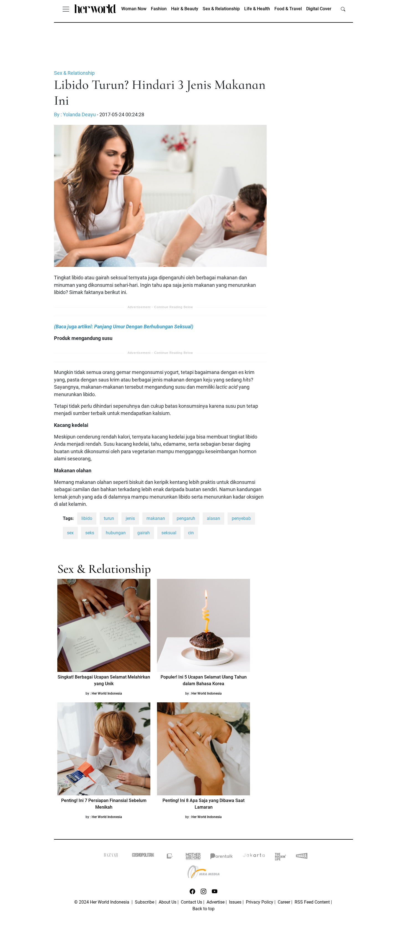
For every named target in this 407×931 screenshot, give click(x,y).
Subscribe (144, 902)
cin (191, 532)
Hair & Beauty (184, 8)
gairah (143, 532)
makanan (155, 518)
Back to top (203, 908)
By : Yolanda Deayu (75, 114)
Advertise (216, 902)
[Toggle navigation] (65, 9)
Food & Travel (288, 8)
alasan (213, 518)
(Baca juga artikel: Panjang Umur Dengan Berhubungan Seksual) (123, 326)
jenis (130, 518)
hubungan (116, 532)
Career (284, 902)
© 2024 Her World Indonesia (102, 902)
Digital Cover (318, 8)
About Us (167, 902)
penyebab (241, 518)
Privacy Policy (259, 902)
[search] (343, 8)
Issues (235, 902)
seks (89, 532)
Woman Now (133, 8)
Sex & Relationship (221, 8)
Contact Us (191, 902)
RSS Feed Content (312, 902)
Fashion (159, 8)
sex (70, 532)
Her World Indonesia (107, 693)
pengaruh (186, 518)
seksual (168, 532)
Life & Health (257, 8)
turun (109, 518)
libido (86, 518)
